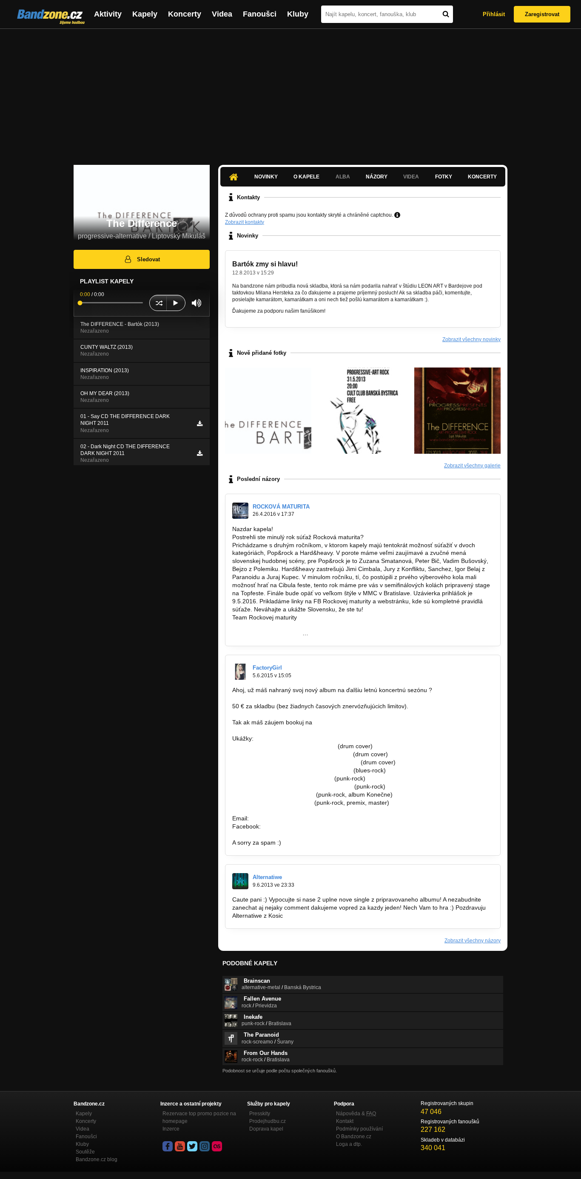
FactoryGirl (267, 667)
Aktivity (108, 14)
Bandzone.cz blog (96, 1159)
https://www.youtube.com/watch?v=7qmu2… (291, 754)
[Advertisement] (290, 92)
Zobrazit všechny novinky (471, 339)
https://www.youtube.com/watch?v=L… (284, 746)
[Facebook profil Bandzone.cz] (167, 1146)
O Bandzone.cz (353, 1136)
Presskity (259, 1114)
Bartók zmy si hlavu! (265, 264)
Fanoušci (259, 14)
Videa (222, 14)
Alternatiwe (267, 877)
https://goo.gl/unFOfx (290, 826)
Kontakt (344, 1121)
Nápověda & (356, 1114)
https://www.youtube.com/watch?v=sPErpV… (292, 786)
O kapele (306, 177)
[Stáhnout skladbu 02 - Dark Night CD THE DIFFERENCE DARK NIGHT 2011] (200, 453)
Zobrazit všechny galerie (472, 466)
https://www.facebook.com (267, 633)
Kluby (297, 14)
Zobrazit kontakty (244, 222)
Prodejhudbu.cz (267, 1121)
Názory (376, 177)
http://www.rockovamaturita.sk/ (273, 625)
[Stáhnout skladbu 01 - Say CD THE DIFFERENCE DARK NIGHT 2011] (200, 424)
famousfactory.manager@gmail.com (362, 722)
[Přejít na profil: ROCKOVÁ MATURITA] (240, 511)
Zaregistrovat (542, 14)
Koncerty (184, 14)
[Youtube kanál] (180, 1146)
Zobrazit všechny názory (472, 941)
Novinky (266, 177)
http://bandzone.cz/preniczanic (273, 794)
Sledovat (148, 259)
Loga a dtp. (349, 1144)
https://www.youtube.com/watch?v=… (282, 778)
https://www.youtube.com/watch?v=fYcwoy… (292, 770)
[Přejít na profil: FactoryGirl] (240, 672)
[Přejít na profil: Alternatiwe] (240, 881)
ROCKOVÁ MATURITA (281, 506)
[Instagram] (204, 1146)
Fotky (443, 177)
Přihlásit (494, 14)
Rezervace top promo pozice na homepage (199, 1117)
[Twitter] (192, 1146)
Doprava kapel (266, 1129)
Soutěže (85, 1152)
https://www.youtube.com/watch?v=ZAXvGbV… (295, 762)
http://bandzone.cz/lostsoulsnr (272, 802)
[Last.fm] (217, 1146)
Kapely (144, 14)
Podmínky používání (359, 1129)
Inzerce (170, 1129)
